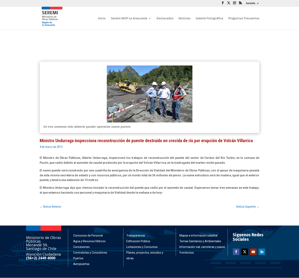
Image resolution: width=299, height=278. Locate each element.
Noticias (184, 18)
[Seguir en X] (244, 252)
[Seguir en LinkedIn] (262, 252)
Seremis (250, 3)
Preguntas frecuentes (243, 18)
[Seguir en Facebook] (236, 252)
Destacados (165, 18)
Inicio (102, 18)
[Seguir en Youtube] (253, 252)
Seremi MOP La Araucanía (129, 18)
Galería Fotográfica (209, 18)
